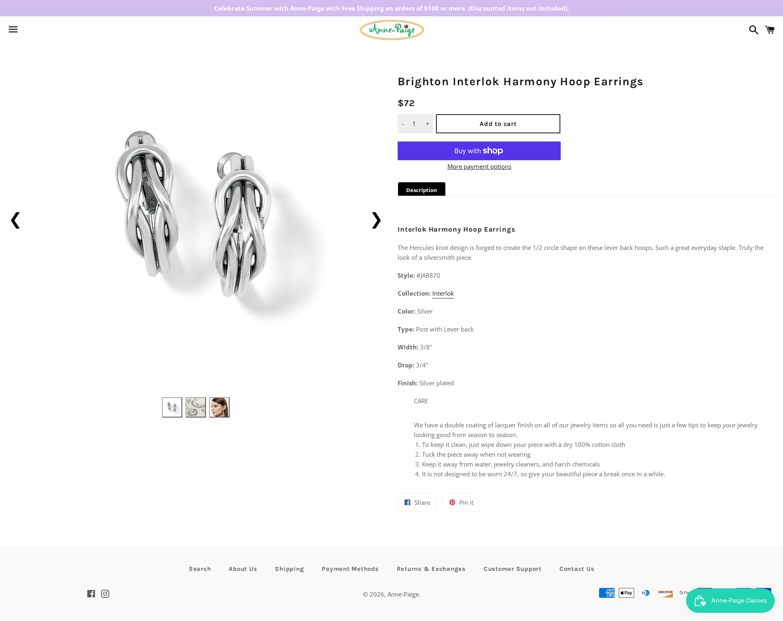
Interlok (443, 293)
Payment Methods (350, 568)
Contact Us (577, 568)
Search (200, 568)
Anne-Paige (403, 594)
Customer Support (513, 568)
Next (376, 218)
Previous (15, 218)
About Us (243, 568)
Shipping (289, 568)
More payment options (479, 166)
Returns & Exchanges (431, 568)
